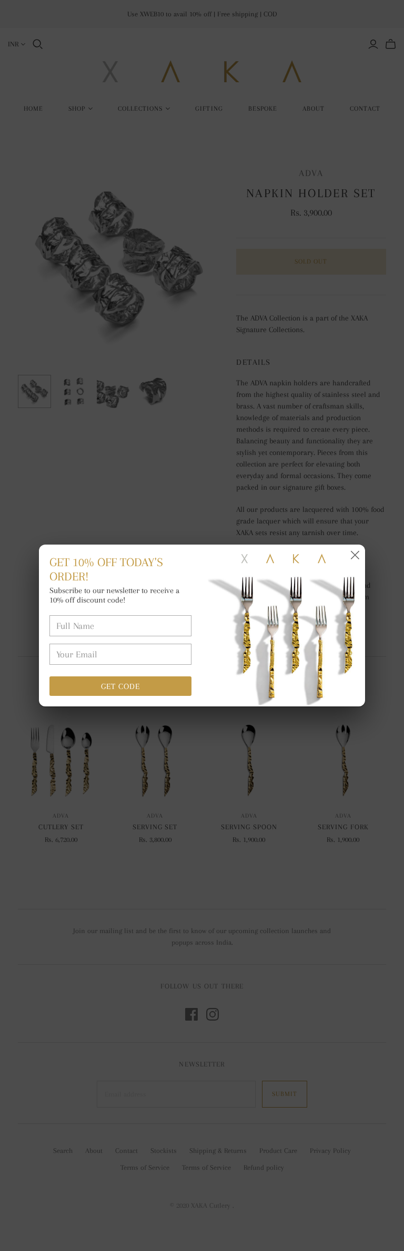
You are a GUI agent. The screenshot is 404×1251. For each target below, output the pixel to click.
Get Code (120, 686)
